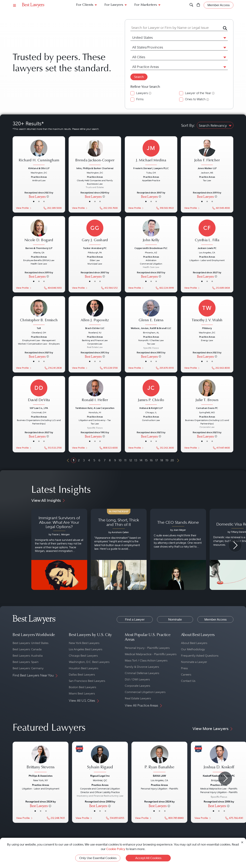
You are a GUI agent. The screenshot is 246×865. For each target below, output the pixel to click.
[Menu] (15, 5)
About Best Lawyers (194, 643)
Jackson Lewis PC (207, 248)
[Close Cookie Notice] (242, 842)
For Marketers (145, 5)
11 (125, 460)
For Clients (84, 5)
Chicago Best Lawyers (83, 655)
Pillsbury (207, 328)
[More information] (48, 196)
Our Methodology (193, 649)
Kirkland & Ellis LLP (38, 168)
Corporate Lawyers (137, 685)
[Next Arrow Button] (235, 545)
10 (120, 460)
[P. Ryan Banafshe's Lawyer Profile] (159, 759)
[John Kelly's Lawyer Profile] (151, 233)
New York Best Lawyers (84, 643)
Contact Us (188, 681)
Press (184, 668)
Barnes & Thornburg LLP (38, 248)
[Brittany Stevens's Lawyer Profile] (40, 759)
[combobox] (174, 28)
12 (130, 460)
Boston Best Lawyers (82, 687)
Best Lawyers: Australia (28, 655)
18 (161, 460)
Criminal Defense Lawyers (142, 673)
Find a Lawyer (135, 619)
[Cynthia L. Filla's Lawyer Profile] (207, 233)
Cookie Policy (115, 849)
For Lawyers (113, 5)
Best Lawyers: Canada (27, 649)
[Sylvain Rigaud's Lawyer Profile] (100, 759)
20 (172, 460)
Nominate (175, 619)
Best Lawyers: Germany (28, 668)
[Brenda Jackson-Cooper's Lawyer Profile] (95, 153)
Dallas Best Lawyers (82, 674)
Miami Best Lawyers (82, 693)
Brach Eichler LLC (95, 328)
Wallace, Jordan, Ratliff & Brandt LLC (151, 328)
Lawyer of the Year (198, 93)
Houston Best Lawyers (83, 668)
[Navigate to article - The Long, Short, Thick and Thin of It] (119, 549)
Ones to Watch (195, 99)
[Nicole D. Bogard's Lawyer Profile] (39, 233)
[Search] (191, 5)
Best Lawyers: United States (30, 643)
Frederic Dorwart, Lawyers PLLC (151, 168)
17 (156, 460)
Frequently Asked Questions (199, 655)
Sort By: (188, 125)
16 (151, 460)
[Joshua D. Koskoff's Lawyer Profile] (218, 759)
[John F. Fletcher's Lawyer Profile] (207, 153)
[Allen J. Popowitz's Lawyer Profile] (95, 312)
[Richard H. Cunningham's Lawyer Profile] (39, 153)
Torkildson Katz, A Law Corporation (95, 407)
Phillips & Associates (40, 775)
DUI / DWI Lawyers (137, 679)
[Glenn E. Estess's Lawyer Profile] (151, 312)
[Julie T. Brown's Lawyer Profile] (207, 392)
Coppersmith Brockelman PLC (151, 248)
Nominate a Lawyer (194, 662)
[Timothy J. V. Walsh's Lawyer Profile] (207, 312)
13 (135, 460)
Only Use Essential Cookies (98, 858)
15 (146, 460)
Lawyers (142, 93)
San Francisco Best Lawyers (87, 681)
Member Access (215, 619)
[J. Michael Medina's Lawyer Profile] (151, 153)
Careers (186, 674)
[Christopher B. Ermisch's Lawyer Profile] (39, 312)
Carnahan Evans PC (207, 407)
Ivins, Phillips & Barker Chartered (94, 168)
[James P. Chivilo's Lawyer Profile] (151, 392)
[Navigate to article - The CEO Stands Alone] (178, 549)
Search (139, 77)
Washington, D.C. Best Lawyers (89, 662)
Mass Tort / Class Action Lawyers (146, 660)
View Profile (22, 208)
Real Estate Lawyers (138, 698)
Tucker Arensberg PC (95, 248)
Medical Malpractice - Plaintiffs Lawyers (150, 654)
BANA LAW (159, 775)
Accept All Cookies (148, 858)
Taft (39, 328)
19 (167, 460)
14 (141, 460)
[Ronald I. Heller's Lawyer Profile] (95, 392)
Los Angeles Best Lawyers (85, 649)
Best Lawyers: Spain (26, 662)
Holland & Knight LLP (151, 407)
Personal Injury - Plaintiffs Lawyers (147, 648)
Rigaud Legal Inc (100, 775)
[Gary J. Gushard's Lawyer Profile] (95, 233)
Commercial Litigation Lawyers (145, 692)
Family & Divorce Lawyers (142, 666)
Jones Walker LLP (207, 168)
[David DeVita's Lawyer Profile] (39, 392)
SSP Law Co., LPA (39, 407)
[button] (224, 38)
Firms (140, 99)
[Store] (198, 5)
